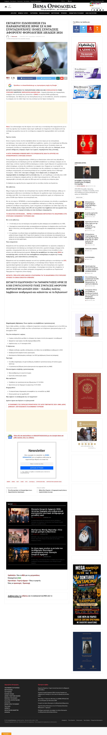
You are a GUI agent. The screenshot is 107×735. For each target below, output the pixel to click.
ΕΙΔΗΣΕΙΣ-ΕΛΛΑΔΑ (25, 38)
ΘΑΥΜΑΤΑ (7, 708)
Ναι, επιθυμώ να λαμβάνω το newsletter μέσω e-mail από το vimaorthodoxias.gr (35, 472)
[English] (94, 3)
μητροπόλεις (35, 575)
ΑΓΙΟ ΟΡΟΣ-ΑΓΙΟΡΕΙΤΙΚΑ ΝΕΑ (12, 700)
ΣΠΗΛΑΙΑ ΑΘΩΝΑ (91, 249)
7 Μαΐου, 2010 (89, 250)
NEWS (8, 481)
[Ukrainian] (92, 5)
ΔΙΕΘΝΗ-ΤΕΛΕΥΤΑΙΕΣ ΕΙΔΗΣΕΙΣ (12, 696)
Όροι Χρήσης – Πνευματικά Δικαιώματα (32, 1)
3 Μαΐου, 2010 (89, 259)
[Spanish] (90, 5)
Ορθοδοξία (12, 575)
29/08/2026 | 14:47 (47, 517)
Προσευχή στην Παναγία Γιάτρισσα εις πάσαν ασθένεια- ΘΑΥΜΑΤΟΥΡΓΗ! (92, 268)
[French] (96, 3)
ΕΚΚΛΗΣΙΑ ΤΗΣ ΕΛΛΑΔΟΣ (11, 698)
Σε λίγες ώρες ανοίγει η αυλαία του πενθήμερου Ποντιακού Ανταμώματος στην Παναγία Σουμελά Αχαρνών (47, 551)
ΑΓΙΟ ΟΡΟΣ (13, 13)
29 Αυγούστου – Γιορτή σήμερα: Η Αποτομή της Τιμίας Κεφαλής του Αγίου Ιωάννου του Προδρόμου (91, 238)
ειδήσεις (25, 596)
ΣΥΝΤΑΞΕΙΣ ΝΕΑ (40, 481)
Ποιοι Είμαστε (13, 1)
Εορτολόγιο (12, 581)
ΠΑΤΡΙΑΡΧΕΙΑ (34, 13)
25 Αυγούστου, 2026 (90, 285)
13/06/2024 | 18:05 (24, 36)
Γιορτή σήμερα (22, 581)
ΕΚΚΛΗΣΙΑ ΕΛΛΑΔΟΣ (44, 13)
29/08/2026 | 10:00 (44, 534)
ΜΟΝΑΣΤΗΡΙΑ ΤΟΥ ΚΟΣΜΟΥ (76, 13)
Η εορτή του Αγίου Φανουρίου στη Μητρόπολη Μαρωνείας (53, 703)
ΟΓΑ (26, 481)
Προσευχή (26, 583)
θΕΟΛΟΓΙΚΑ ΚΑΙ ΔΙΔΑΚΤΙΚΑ (11, 710)
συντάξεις (32, 481)
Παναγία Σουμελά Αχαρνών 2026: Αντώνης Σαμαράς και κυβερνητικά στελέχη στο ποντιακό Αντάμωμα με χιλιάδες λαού (47, 512)
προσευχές (18, 583)
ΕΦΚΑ (36, 94)
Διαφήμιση (7, 1)
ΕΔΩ (19, 578)
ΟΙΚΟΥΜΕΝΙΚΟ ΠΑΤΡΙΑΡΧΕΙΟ (12, 687)
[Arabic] (90, 3)
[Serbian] (100, 3)
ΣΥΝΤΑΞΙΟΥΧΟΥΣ (51, 90)
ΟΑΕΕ (22, 481)
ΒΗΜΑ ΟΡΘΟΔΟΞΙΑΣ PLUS (14, 38)
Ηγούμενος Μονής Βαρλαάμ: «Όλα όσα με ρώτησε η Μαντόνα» (46, 530)
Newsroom (14, 36)
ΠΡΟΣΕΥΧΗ (64, 13)
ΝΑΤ (18, 481)
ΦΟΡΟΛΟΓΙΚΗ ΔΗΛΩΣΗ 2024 (31, 92)
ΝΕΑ (23, 575)
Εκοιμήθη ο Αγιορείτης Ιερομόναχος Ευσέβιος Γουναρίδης (83, 182)
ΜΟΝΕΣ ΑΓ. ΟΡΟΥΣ (23, 13)
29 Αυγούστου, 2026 (90, 244)
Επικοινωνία (20, 1)
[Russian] (98, 3)
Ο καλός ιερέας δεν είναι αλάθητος (91, 214)
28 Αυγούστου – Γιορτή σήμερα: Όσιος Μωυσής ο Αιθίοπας (90, 204)
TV (64, 1)
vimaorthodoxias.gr (12, 720)
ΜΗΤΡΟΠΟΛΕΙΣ (55, 13)
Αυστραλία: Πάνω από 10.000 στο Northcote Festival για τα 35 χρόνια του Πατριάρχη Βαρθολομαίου (91, 294)
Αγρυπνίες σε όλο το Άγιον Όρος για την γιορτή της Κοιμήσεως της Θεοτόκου (91, 225)
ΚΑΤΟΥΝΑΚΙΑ (89, 257)
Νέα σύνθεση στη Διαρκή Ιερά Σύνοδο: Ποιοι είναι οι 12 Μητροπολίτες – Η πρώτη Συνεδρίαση (92, 280)
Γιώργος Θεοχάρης (37, 517)
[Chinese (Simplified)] (92, 3)
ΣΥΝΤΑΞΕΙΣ (9, 92)
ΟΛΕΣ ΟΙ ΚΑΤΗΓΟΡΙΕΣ (91, 13)
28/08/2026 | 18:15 (47, 556)
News (8, 126)
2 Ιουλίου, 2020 (89, 273)
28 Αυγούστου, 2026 (91, 186)
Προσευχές (7, 706)
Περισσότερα (79, 197)
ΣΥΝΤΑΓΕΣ (7, 712)
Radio (70, 1)
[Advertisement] (36, 113)
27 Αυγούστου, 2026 (90, 216)
